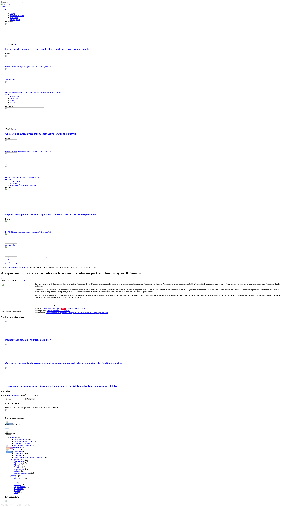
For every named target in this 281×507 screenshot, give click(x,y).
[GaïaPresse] (5, 4)
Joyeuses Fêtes (10, 80)
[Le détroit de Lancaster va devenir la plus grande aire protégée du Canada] (24, 42)
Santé (12, 100)
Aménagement (15, 20)
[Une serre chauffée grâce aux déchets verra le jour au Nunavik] (24, 127)
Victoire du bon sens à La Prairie (58, 311)
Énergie (12, 14)
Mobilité (12, 102)
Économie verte (15, 181)
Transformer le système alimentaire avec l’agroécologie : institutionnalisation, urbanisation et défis (61, 386)
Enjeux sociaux (15, 98)
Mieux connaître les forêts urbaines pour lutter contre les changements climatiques (33, 92)
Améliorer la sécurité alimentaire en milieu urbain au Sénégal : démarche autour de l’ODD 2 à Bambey (63, 362)
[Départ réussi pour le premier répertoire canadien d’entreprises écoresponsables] (24, 208)
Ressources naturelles (17, 16)
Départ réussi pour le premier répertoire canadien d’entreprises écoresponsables (50, 214)
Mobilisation (18, 489)
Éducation (17, 485)
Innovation (13, 183)
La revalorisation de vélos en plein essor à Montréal (23, 177)
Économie (8, 179)
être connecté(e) (14, 395)
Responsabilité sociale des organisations (23, 185)
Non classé (13, 475)
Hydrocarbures (19, 469)
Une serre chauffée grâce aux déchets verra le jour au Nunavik (40, 133)
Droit (11, 104)
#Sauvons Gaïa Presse (13, 264)
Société (7, 94)
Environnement (10, 10)
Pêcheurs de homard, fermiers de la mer (28, 339)
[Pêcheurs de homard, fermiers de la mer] (17, 335)
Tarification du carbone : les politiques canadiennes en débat (26, 258)
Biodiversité (14, 18)
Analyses (8, 260)
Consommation (19, 481)
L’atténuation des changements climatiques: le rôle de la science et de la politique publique (77, 313)
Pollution (17, 471)
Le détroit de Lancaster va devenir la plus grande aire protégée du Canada (47, 49)
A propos (8, 262)
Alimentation (14, 96)
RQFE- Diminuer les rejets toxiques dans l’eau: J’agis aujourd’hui (28, 67)
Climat (12, 12)
